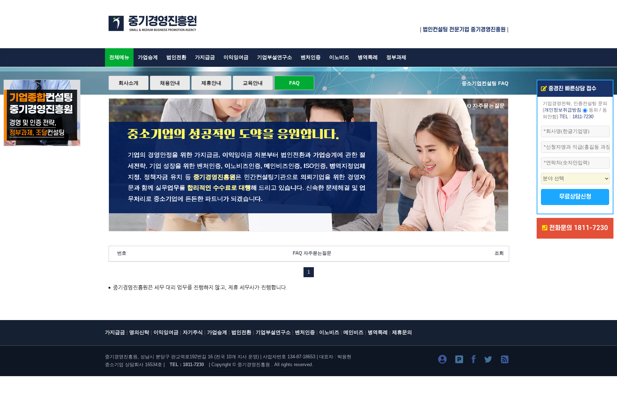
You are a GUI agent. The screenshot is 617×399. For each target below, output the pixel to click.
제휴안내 (211, 83)
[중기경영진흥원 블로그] (442, 361)
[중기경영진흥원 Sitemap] (504, 361)
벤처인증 (311, 57)
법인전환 (176, 57)
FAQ (294, 83)
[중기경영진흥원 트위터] (488, 361)
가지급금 (205, 57)
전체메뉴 (119, 57)
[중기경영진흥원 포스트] (459, 361)
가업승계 (148, 57)
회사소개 (129, 83)
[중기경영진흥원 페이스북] (473, 361)
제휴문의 (402, 332)
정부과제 (396, 57)
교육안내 (253, 83)
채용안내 (170, 83)
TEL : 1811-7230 (576, 116)
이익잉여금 (236, 57)
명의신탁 (139, 332)
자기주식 (193, 332)
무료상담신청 (575, 197)
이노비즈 (339, 57)
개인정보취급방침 (562, 110)
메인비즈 (353, 332)
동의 (593, 110)
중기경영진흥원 (253, 364)
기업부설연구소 (274, 57)
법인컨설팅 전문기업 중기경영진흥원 (464, 29)
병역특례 (368, 57)
